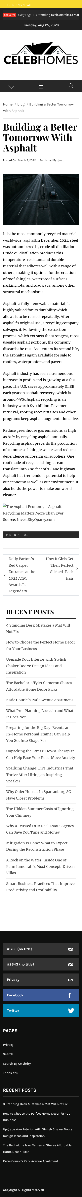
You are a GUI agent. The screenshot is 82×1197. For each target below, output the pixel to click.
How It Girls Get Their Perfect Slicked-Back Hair (59, 568)
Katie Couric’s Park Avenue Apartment (39, 700)
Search (8, 1054)
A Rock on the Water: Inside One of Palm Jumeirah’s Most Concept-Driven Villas (40, 866)
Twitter (13, 1010)
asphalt (29, 240)
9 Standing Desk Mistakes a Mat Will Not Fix (35, 1104)
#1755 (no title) (19, 949)
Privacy (13, 979)
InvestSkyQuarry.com (36, 519)
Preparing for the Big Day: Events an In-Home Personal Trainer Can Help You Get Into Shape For (38, 734)
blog (24, 535)
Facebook (15, 995)
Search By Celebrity (17, 1063)
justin (62, 160)
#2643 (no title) (20, 964)
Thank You (10, 1073)
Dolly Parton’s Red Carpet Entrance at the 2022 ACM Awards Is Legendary (22, 575)
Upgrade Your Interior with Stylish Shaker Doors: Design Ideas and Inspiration (36, 666)
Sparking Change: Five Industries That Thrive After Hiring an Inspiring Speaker (39, 774)
